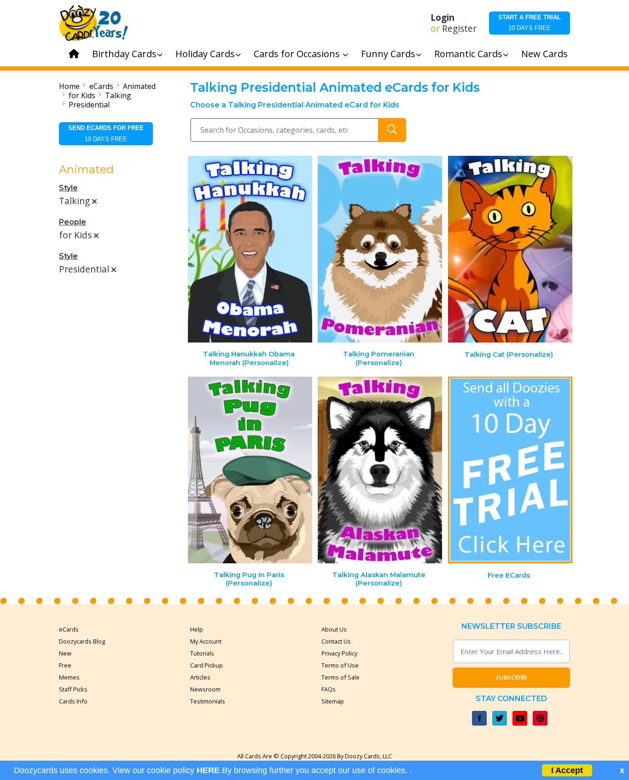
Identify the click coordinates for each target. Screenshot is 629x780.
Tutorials (202, 653)
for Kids (82, 95)
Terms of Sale (340, 677)
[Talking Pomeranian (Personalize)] (380, 249)
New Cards (544, 53)
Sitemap (332, 701)
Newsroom (205, 689)
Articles (200, 677)
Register (459, 28)
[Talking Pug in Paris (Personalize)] (250, 470)
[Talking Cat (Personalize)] (510, 249)
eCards (101, 86)
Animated (139, 86)
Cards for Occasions (298, 53)
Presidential (89, 104)
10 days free (529, 22)
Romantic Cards (468, 53)
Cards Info (73, 701)
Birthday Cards (124, 53)
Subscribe (511, 677)
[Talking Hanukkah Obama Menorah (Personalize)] (250, 249)
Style (68, 187)
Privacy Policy (339, 653)
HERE (208, 770)
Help (196, 629)
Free (65, 665)
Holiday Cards (205, 53)
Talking (118, 95)
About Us (334, 629)
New (65, 653)
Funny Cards (388, 53)
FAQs (328, 689)
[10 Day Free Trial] (510, 470)
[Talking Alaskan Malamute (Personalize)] (380, 470)
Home (69, 86)
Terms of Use (340, 665)
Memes (69, 677)
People (72, 222)
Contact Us (336, 641)
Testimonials (207, 701)
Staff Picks (73, 689)
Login (442, 17)
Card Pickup (206, 665)
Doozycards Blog (82, 641)
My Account (205, 641)
